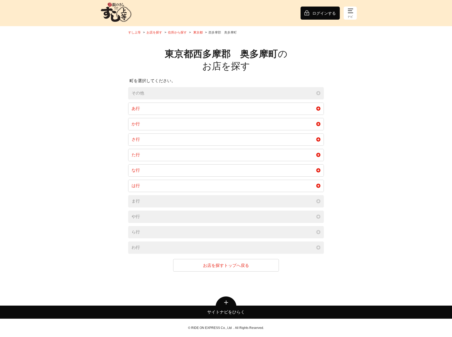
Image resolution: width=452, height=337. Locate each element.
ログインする (324, 13)
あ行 (136, 108)
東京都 (198, 32)
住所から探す (177, 32)
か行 (136, 124)
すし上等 (134, 32)
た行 (136, 155)
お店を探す (154, 32)
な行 (136, 170)
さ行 (136, 139)
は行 (136, 185)
